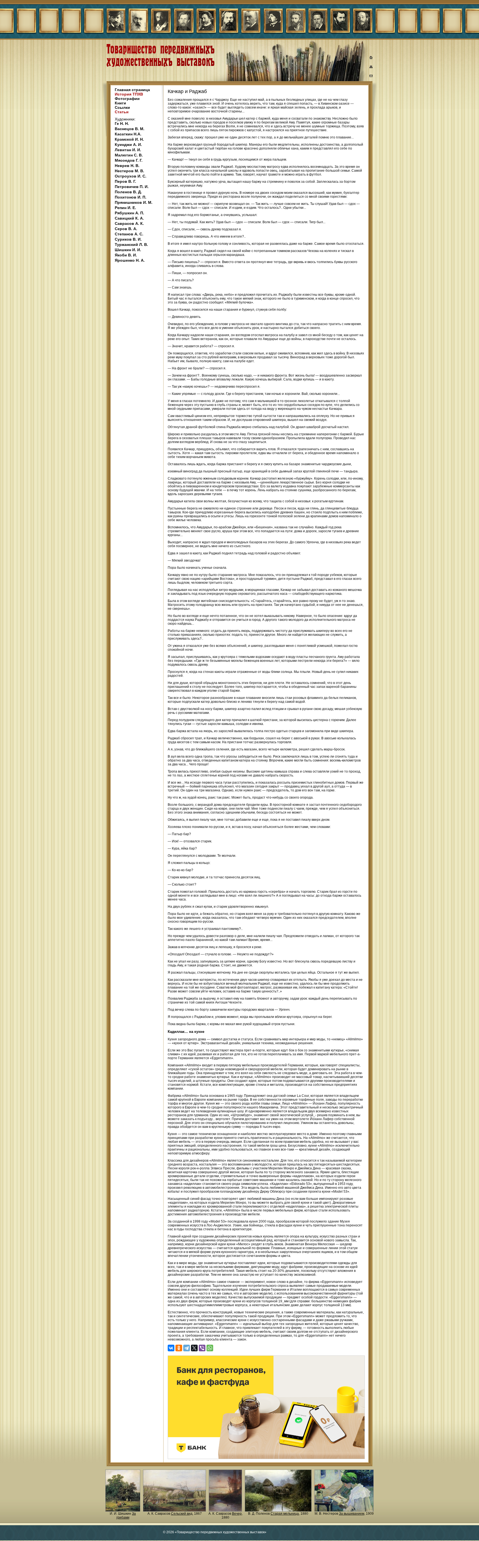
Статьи (122, 112)
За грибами (126, 1515)
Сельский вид (181, 1514)
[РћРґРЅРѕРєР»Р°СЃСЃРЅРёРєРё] (178, 1348)
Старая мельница (285, 1514)
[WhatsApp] (210, 1348)
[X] (194, 1348)
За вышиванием (351, 1514)
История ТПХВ (129, 94)
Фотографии (127, 98)
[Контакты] (371, 77)
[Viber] (202, 1348)
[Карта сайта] (371, 68)
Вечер (237, 1514)
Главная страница (132, 90)
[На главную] (371, 58)
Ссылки (122, 107)
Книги (120, 103)
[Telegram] (186, 1348)
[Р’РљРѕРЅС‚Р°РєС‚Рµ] (171, 1348)
